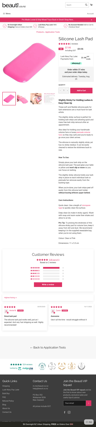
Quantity (62, 85)
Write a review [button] (48, 284)
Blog (4, 405)
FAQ (4, 397)
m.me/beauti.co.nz (40, 386)
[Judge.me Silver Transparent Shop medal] (52, 366)
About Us (6, 408)
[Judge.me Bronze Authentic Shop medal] (62, 366)
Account (90, 14)
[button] (64, 44)
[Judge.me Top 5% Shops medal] (81, 366)
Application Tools (52, 32)
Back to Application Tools (49, 347)
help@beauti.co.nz (40, 388)
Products (40, 32)
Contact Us (6, 412)
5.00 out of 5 (54, 260)
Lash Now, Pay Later (10, 390)
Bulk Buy (6, 393)
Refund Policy (8, 401)
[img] (9, 307)
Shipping (6, 386)
